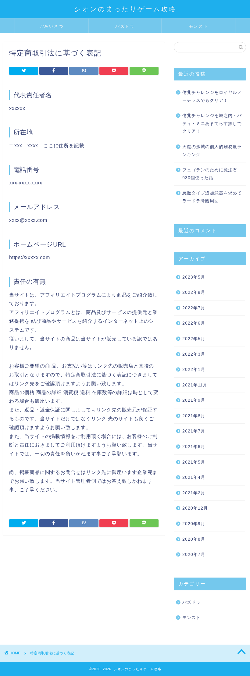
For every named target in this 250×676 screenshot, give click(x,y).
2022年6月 (193, 323)
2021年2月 (193, 493)
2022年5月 (193, 338)
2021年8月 (193, 416)
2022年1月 (193, 369)
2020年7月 (193, 554)
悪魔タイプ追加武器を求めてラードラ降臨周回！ (212, 197)
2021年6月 (193, 446)
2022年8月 (193, 292)
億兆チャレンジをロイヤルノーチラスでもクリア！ (212, 96)
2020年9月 (193, 523)
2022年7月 (193, 308)
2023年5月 (193, 277)
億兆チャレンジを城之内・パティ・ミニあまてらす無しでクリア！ (212, 123)
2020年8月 (193, 539)
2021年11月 (194, 385)
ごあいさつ (51, 26)
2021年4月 (193, 477)
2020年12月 (195, 508)
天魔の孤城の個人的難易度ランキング (212, 150)
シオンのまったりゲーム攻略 (125, 9)
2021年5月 (193, 462)
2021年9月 (193, 400)
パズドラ (125, 26)
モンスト (198, 26)
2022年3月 (193, 354)
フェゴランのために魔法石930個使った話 (209, 174)
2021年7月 (193, 431)
